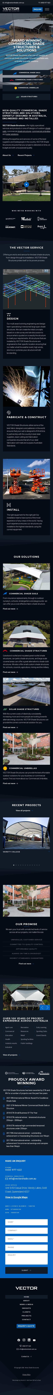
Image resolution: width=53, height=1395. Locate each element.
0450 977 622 (26, 1346)
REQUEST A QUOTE (26, 1326)
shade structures (24, 131)
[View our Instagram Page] (23, 1339)
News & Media (26, 1304)
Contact (26, 1319)
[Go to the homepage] (26, 1288)
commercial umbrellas (41, 131)
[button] (47, 9)
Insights (26, 1308)
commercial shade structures (16, 58)
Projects (26, 1316)
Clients (26, 1312)
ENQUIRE (37, 9)
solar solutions (32, 61)
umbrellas (19, 61)
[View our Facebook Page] (18, 1340)
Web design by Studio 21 (19, 1380)
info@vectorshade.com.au (14, 3)
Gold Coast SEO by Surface (34, 1380)
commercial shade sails (38, 58)
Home (26, 1297)
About (26, 1300)
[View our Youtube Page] (34, 1340)
